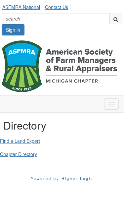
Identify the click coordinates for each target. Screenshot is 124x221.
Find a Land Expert (20, 141)
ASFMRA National (21, 7)
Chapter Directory (18, 154)
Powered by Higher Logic (62, 178)
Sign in (13, 30)
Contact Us (56, 7)
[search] (115, 18)
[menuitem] (23, 6)
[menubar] (37, 6)
